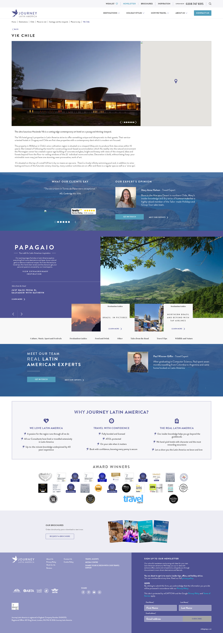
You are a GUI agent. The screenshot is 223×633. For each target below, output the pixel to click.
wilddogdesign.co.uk (206, 629)
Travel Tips (162, 338)
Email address (151, 613)
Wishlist (110, 3)
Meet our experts (157, 217)
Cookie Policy (68, 562)
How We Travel (158, 13)
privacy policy (187, 578)
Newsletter (129, 4)
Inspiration (164, 3)
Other (120, 338)
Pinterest (89, 592)
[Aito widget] (50, 211)
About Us (180, 13)
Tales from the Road (140, 338)
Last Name (184, 602)
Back (16, 29)
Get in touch (129, 216)
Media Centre (91, 562)
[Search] (210, 3)
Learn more (17, 299)
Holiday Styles (134, 13)
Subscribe (197, 618)
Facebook (83, 592)
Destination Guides (78, 338)
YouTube (94, 592)
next (136, 122)
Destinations (110, 13)
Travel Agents (92, 559)
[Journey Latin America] (24, 13)
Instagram (99, 592)
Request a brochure (60, 536)
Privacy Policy (51, 562)
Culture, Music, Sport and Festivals (46, 338)
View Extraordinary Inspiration (35, 272)
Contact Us (202, 13)
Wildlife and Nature (184, 338)
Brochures (147, 3)
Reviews (49, 568)
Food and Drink (102, 338)
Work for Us (50, 565)
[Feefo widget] (83, 211)
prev (120, 122)
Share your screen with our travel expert (102, 566)
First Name (150, 602)
